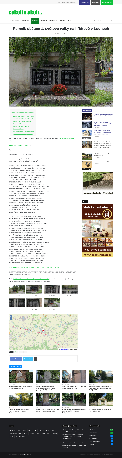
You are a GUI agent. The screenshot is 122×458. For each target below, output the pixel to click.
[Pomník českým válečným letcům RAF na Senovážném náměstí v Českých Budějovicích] (101, 376)
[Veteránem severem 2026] (87, 164)
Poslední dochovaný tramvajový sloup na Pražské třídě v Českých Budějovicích (74, 411)
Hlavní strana (14, 20)
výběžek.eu (95, 2)
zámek (11, 436)
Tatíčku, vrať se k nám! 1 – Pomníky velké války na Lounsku (31, 279)
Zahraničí (43, 20)
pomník (20, 351)
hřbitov (16, 351)
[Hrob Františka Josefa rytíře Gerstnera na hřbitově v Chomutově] (21, 376)
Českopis (35, 20)
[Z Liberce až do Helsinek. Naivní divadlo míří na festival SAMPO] (87, 116)
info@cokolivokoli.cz (25, 454)
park (20, 433)
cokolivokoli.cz (107, 2)
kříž (40, 430)
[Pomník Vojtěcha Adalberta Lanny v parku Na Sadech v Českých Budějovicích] (21, 399)
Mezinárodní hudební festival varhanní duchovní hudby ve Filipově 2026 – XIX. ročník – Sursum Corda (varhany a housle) (102, 145)
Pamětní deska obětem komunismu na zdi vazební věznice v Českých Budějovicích (74, 436)
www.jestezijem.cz (108, 454)
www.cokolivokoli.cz (14, 454)
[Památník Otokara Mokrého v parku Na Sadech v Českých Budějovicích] (48, 399)
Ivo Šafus (57, 33)
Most (53, 430)
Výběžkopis (25, 20)
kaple (29, 430)
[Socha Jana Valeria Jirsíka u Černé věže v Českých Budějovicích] (74, 376)
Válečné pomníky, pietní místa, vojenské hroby (23, 112)
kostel (35, 430)
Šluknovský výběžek (20, 436)
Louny (25, 351)
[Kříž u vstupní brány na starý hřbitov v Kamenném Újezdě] (101, 399)
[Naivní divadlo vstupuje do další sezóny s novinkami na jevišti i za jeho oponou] (87, 133)
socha (48, 433)
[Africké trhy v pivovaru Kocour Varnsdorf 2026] (87, 156)
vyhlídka (55, 433)
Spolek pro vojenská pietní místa (18, 145)
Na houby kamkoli (95, 441)
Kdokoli (62, 20)
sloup (43, 433)
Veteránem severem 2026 (101, 162)
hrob (19, 430)
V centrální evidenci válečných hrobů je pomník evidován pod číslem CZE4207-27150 (34, 267)
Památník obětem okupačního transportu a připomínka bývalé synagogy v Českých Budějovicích (23, 134)
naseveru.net (85, 2)
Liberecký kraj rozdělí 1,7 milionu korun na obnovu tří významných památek (102, 123)
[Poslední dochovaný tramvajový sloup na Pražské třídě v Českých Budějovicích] (74, 399)
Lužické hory (46, 430)
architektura (12, 430)
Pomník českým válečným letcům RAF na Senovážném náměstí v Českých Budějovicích (100, 388)
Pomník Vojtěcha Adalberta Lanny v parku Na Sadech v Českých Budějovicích (19, 411)
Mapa (69, 20)
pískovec (32, 433)
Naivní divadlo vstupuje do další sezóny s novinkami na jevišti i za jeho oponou (102, 132)
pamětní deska (13, 433)
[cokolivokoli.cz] (25, 12)
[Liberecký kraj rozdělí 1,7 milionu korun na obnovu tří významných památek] (87, 124)
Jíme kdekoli (53, 20)
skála (38, 433)
